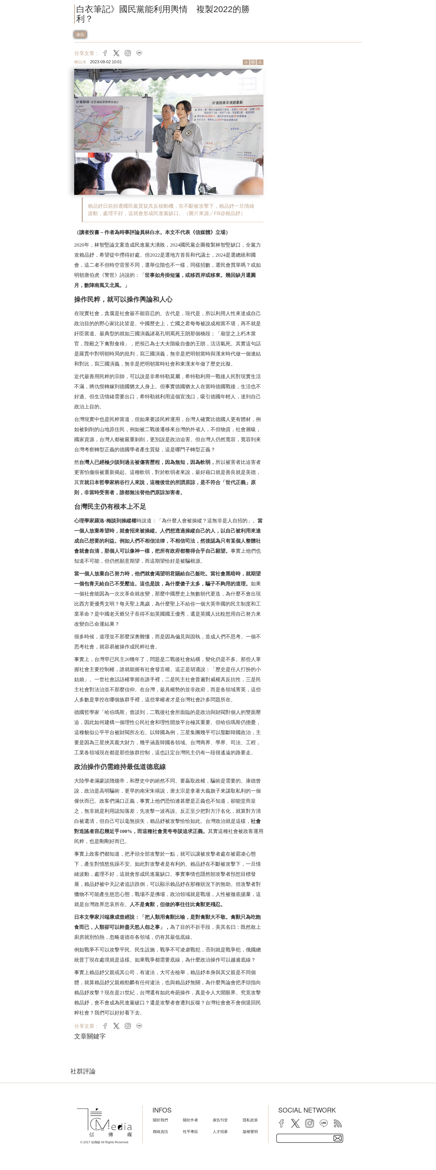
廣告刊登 (220, 1120)
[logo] (104, 1122)
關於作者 (190, 1120)
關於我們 (160, 1120)
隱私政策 (250, 1120)
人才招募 (220, 1131)
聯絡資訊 (160, 1131)
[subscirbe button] (338, 1138)
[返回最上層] (419, 1153)
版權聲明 (250, 1131)
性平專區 (190, 1131)
